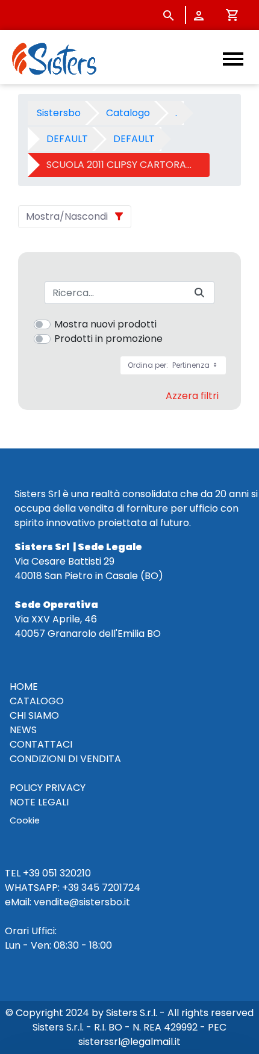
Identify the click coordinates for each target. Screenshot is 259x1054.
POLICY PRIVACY (48, 788)
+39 (70, 887)
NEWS (23, 730)
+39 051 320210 (57, 873)
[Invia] (199, 293)
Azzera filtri (192, 396)
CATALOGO (37, 701)
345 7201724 (110, 887)
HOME (24, 686)
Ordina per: (169, 365)
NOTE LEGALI (39, 802)
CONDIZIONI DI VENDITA (65, 759)
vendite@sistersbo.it (82, 902)
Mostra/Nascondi (67, 216)
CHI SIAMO (34, 715)
